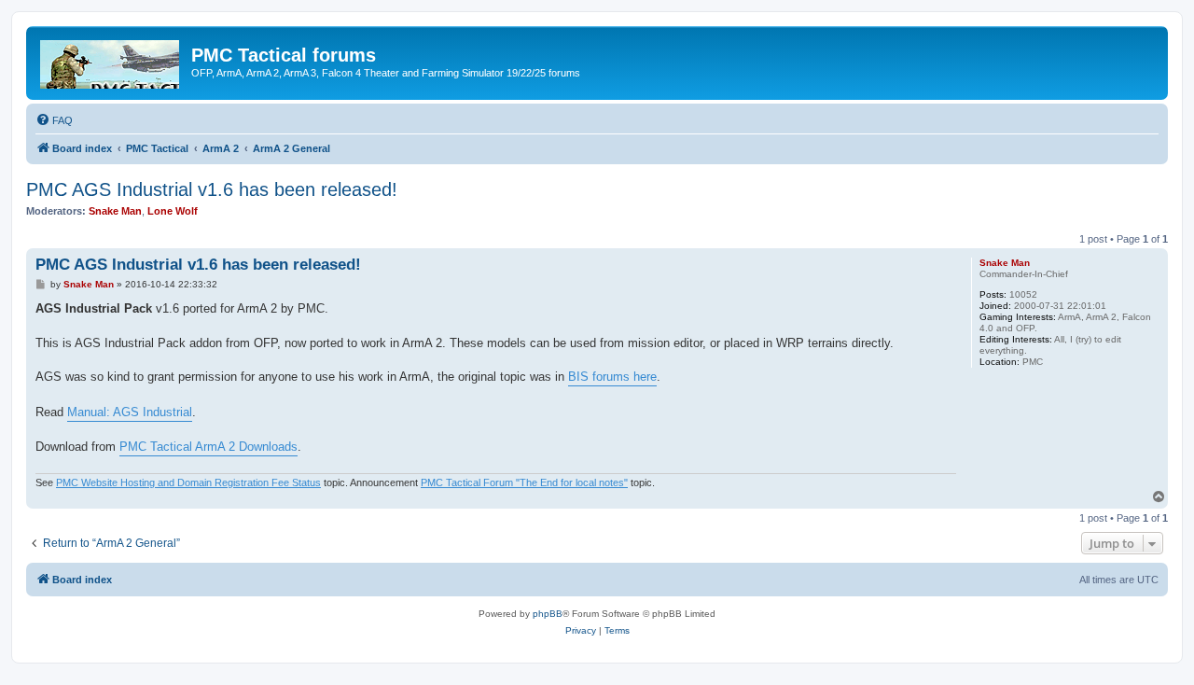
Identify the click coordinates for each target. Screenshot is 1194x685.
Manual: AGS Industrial (129, 412)
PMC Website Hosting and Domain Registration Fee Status (188, 482)
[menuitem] (54, 120)
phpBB (547, 613)
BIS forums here (612, 377)
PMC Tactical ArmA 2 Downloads (208, 447)
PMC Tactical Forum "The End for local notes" (524, 482)
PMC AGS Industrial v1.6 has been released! (211, 189)
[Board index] (111, 61)
